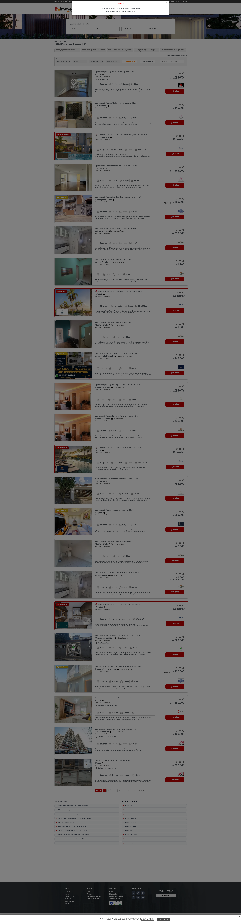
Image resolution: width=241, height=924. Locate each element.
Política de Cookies (147, 920)
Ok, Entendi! (163, 919)
